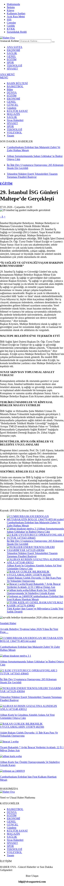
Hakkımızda (13, 4)
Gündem (11, 107)
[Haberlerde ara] (53, 41)
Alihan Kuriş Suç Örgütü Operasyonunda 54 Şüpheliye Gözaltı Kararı (31, 592)
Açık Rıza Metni (16, 16)
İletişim (11, 7)
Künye (10, 10)
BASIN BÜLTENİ (17, 83)
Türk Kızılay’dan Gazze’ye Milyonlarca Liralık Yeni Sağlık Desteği (35, 610)
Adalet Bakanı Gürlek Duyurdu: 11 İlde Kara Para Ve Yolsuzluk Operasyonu (34, 579)
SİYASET (12, 68)
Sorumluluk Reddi (17, 31)
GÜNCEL (12, 104)
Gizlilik (11, 25)
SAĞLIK (12, 53)
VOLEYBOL (14, 132)
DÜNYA (12, 92)
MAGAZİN (13, 114)
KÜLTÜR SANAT (17, 111)
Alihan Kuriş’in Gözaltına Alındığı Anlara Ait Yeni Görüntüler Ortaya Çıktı (34, 567)
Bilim (10, 89)
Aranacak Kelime (9, 40)
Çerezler (11, 22)
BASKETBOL (15, 86)
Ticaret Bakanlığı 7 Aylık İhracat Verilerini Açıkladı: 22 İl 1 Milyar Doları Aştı (33, 586)
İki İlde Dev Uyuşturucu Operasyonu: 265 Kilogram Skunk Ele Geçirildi (35, 542)
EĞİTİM (11, 59)
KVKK (11, 28)
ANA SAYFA (14, 47)
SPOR (10, 62)
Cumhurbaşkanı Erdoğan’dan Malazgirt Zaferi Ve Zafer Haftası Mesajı (33, 524)
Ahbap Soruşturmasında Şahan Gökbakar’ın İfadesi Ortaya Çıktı (35, 530)
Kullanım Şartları (16, 13)
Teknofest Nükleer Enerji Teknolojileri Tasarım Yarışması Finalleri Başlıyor (32, 555)
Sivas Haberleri (15, 120)
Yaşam (10, 135)
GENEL (11, 56)
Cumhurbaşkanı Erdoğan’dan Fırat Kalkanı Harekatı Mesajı (35, 598)
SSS (9, 19)
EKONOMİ (13, 50)
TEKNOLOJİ (14, 65)
